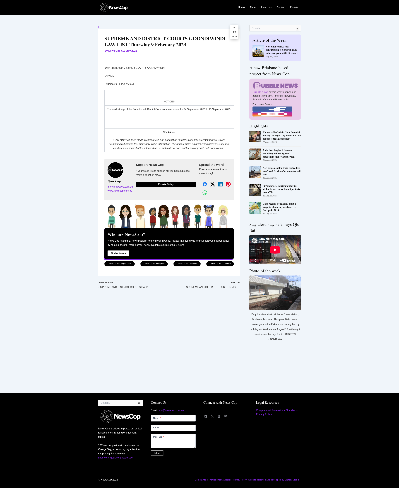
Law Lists (266, 7)
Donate (294, 7)
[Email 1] (225, 416)
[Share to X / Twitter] (211, 184)
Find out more (118, 253)
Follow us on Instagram (154, 264)
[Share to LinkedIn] (219, 184)
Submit (157, 453)
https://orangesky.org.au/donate (115, 457)
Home (241, 7)
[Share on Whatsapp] (203, 193)
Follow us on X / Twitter (220, 264)
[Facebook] (205, 416)
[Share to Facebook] (203, 184)
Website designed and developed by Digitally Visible (273, 479)
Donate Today (166, 184)
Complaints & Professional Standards (277, 410)
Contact (281, 7)
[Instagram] (218, 416)
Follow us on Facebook (187, 264)
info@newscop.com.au (120, 186)
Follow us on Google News (120, 264)
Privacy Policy (264, 414)
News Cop (114, 181)
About (253, 7)
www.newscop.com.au (120, 190)
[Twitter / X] (212, 416)
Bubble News (260, 92)
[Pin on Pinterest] (226, 184)
